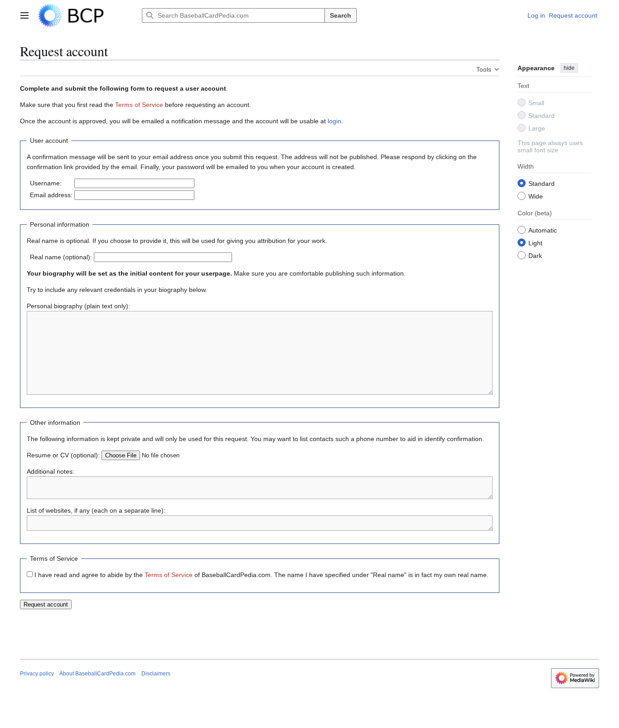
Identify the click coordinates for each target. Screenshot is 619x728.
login (334, 121)
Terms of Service (139, 104)
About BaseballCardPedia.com (97, 673)
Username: (46, 183)
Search (340, 15)
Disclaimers (155, 673)
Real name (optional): (61, 257)
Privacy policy (37, 673)
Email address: (51, 195)
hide (569, 68)
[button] (24, 15)
